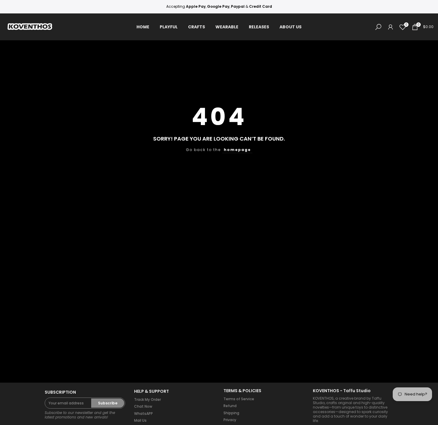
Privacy (229, 419)
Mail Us (140, 420)
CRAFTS (196, 27)
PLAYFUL (169, 27)
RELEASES (259, 27)
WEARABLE (226, 27)
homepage (237, 149)
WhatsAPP (143, 413)
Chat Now (143, 406)
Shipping (231, 412)
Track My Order (147, 399)
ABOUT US (290, 27)
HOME (142, 27)
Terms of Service (238, 398)
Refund (230, 405)
